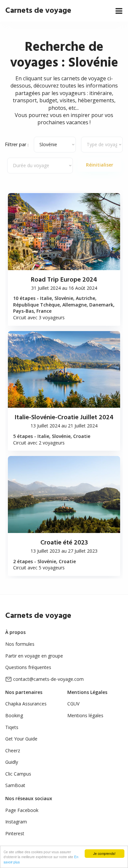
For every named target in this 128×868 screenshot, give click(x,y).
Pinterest (14, 833)
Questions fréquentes (28, 667)
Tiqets (11, 727)
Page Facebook (21, 810)
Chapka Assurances (26, 703)
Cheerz (12, 750)
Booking (14, 715)
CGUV (73, 703)
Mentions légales (85, 715)
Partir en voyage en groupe (34, 656)
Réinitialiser (99, 165)
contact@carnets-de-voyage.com (48, 679)
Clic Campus (18, 774)
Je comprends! (104, 853)
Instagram (16, 822)
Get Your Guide (21, 739)
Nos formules (19, 644)
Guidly (11, 762)
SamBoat (15, 785)
